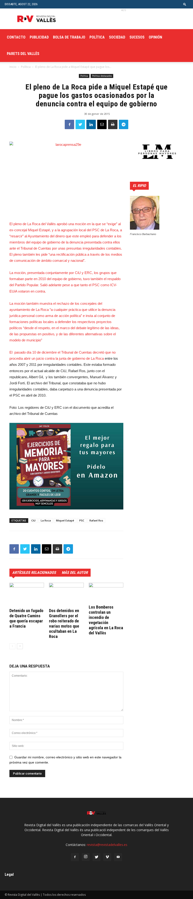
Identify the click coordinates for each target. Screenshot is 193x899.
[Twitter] (96, 857)
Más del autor (75, 572)
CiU (33, 520)
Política (97, 37)
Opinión (155, 37)
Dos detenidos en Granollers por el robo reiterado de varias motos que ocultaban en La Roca (64, 623)
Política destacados (102, 75)
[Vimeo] (107, 857)
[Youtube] (118, 857)
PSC (81, 520)
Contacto (16, 37)
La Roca (46, 520)
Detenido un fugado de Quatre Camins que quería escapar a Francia (26, 618)
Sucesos (137, 37)
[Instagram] (85, 857)
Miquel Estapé (65, 520)
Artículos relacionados (34, 572)
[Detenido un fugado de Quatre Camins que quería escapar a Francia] (26, 594)
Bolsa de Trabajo (69, 37)
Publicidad (39, 37)
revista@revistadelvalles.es (107, 844)
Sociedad (117, 37)
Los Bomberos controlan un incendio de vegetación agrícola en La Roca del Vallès (106, 620)
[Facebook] (75, 857)
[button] (184, 4)
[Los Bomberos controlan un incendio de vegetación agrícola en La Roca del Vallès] (106, 593)
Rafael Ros (96, 520)
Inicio (12, 67)
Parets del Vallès (23, 53)
